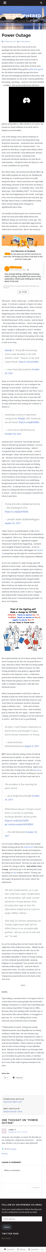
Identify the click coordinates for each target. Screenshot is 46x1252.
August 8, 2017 (31, 746)
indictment (28, 847)
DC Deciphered (23, 15)
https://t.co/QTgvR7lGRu (16, 511)
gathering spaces (36, 69)
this (15, 872)
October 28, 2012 (13, 433)
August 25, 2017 (13, 523)
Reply (6, 1154)
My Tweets (6, 1238)
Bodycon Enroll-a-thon (13, 1110)
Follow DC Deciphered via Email (22, 1205)
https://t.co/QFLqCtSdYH (17, 820)
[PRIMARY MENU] (5, 3)
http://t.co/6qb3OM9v (29, 422)
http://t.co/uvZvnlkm (29, 361)
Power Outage (16, 35)
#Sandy (8, 350)
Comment (36, 1188)
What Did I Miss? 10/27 (14, 1100)
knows (37, 770)
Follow (7, 1227)
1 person (13, 1149)
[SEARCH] (41, 3)
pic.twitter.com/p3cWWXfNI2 (19, 824)
